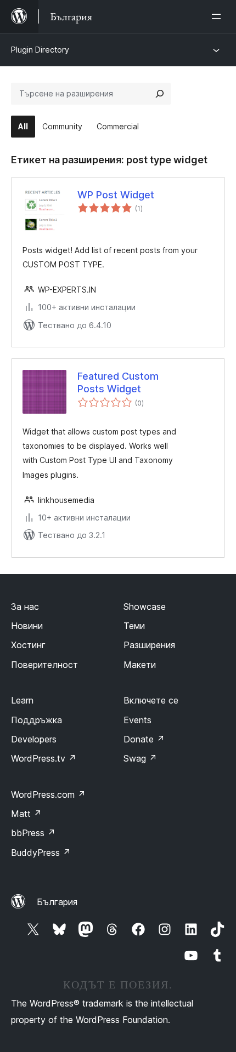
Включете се (150, 700)
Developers (34, 739)
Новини (27, 625)
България (57, 901)
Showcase (144, 606)
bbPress (33, 832)
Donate (144, 739)
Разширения (149, 644)
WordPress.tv (43, 758)
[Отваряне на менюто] (218, 16)
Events (137, 719)
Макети (139, 664)
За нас (25, 606)
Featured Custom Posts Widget (118, 382)
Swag (140, 758)
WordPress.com (48, 794)
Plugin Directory (40, 49)
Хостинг (28, 644)
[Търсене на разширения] (160, 94)
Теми (134, 625)
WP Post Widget (115, 195)
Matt (26, 813)
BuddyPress (41, 852)
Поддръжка (36, 719)
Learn (22, 700)
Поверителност (44, 664)
